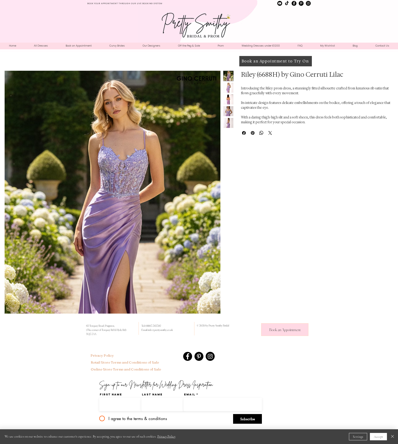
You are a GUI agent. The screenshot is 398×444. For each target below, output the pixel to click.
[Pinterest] (301, 3)
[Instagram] (308, 3)
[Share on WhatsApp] (261, 133)
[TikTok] (286, 3)
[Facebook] (294, 3)
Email (189, 394)
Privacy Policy (166, 436)
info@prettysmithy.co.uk (160, 330)
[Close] (392, 436)
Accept (378, 437)
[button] (151, 45)
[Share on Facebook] (244, 133)
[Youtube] (279, 3)
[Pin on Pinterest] (252, 133)
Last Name (152, 394)
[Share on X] (270, 133)
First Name (111, 394)
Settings (358, 437)
